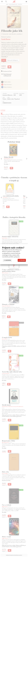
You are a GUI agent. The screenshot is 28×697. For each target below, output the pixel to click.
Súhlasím (22, 260)
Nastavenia (8, 260)
